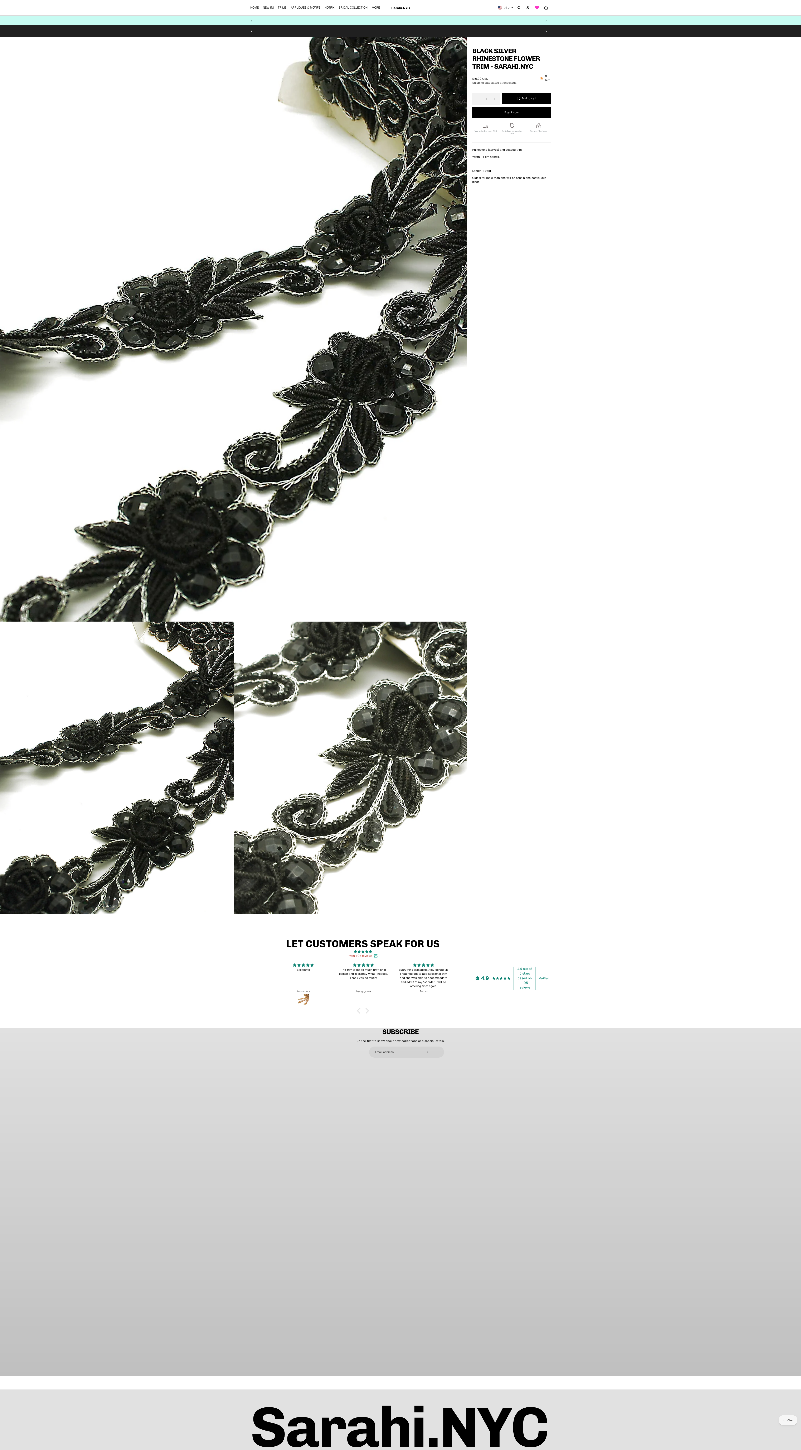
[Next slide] (546, 20)
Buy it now (511, 112)
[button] (360, 1011)
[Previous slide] (251, 20)
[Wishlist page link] (537, 8)
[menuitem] (254, 7)
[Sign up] (426, 1052)
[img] (363, 951)
